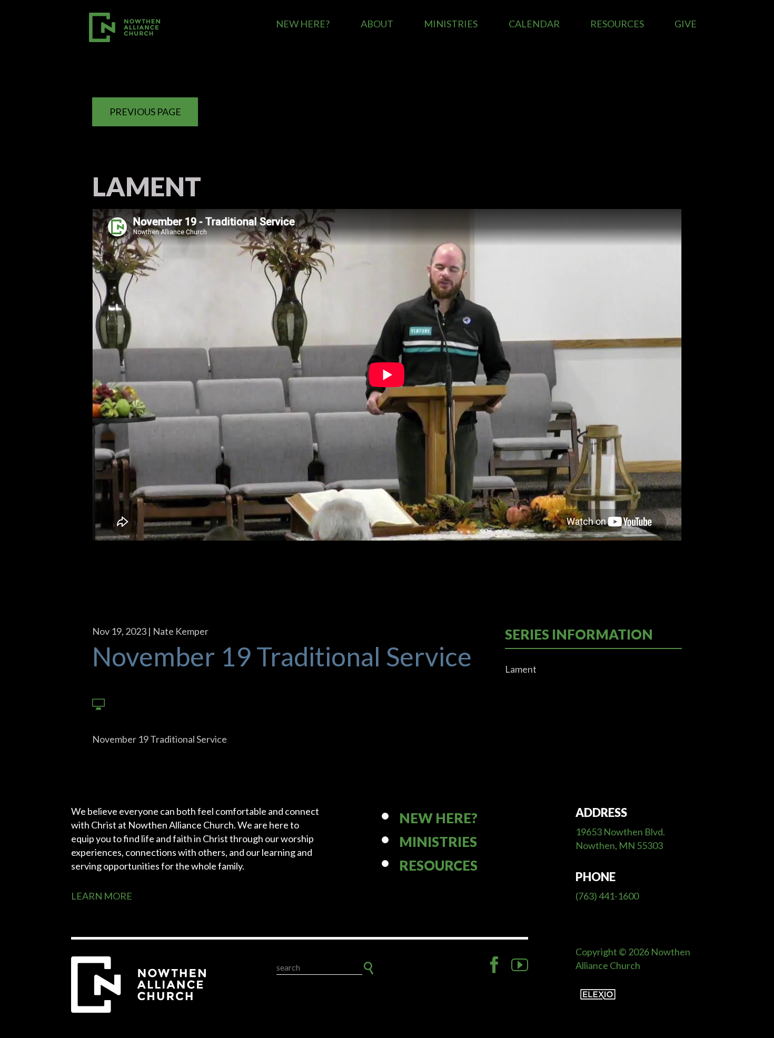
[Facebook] (494, 964)
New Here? (303, 23)
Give (685, 23)
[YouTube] (519, 964)
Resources (617, 23)
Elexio (597, 994)
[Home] (139, 984)
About (377, 23)
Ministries (451, 23)
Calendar (534, 23)
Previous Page (145, 111)
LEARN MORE (101, 896)
